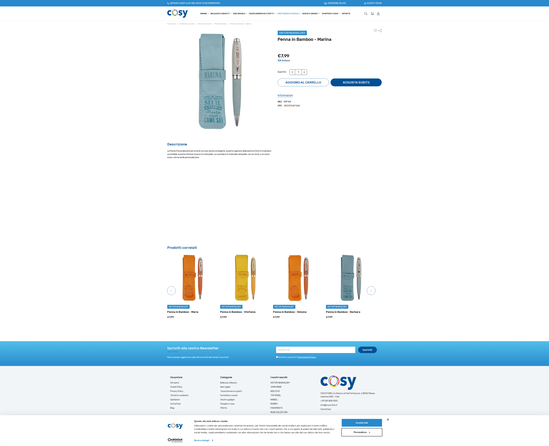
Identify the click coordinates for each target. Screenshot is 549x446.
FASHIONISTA (276, 408)
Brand (203, 13)
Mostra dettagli (201, 440)
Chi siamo (174, 383)
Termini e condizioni (179, 395)
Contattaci (175, 404)
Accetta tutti (362, 423)
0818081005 (214, 3)
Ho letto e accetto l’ (297, 357)
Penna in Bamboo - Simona (237, 312)
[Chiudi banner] (388, 420)
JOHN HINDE (276, 387)
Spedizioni (175, 399)
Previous (171, 290)
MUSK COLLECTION (278, 412)
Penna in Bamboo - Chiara (342, 312)
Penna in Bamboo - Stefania (185, 312)
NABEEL (274, 399)
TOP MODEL (275, 395)
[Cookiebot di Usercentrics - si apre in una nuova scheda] (175, 440)
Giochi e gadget (310, 13)
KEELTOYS (275, 391)
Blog (172, 408)
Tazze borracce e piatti (261, 13)
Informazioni (285, 95)
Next (371, 290)
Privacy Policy (176, 391)
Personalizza (360, 432)
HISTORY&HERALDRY (280, 383)
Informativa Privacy (306, 357)
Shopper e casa (330, 13)
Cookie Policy (176, 387)
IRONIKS (274, 404)
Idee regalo (239, 13)
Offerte (346, 13)
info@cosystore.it (329, 405)
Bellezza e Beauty (220, 13)
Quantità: (282, 72)
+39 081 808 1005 (329, 401)
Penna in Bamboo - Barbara (290, 312)
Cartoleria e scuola (288, 13)
